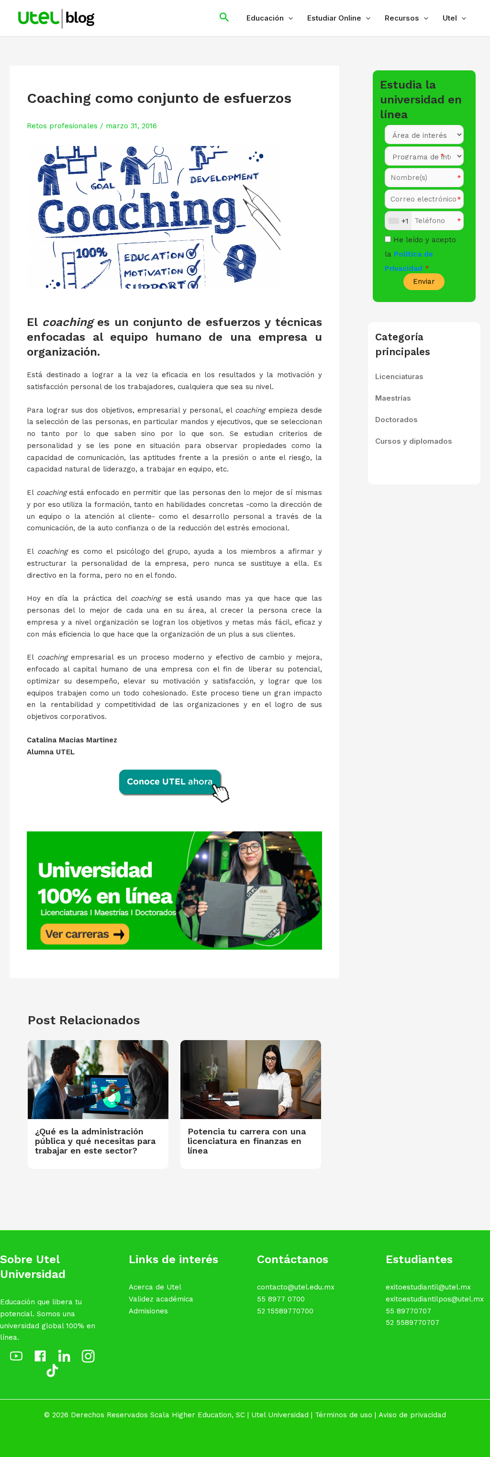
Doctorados (396, 419)
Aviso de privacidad (412, 1415)
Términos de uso (343, 1415)
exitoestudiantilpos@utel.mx (435, 1299)
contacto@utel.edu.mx (295, 1287)
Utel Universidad (280, 1415)
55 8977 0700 (281, 1299)
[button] (288, 18)
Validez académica (161, 1299)
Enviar (424, 281)
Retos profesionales (62, 126)
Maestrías (393, 398)
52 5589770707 (412, 1322)
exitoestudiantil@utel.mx (428, 1287)
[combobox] (398, 221)
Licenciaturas (399, 376)
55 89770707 (408, 1311)
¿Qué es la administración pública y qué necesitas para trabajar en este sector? (95, 1140)
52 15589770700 (285, 1311)
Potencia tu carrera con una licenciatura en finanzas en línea (247, 1140)
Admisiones (148, 1311)
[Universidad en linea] (174, 889)
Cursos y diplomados (413, 441)
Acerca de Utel (155, 1287)
